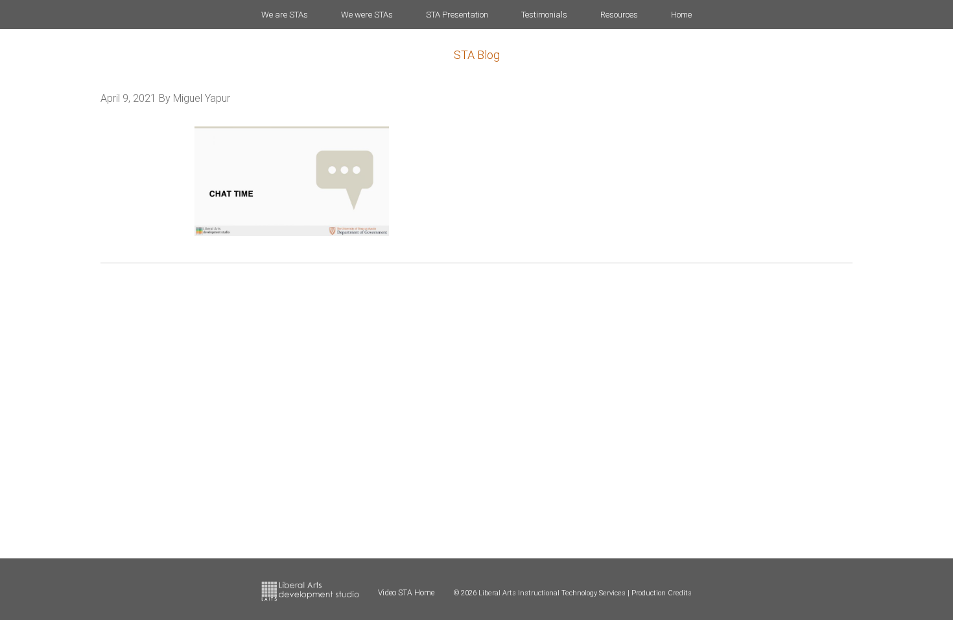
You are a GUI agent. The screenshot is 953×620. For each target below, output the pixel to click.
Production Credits (661, 593)
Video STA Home (406, 592)
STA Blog (477, 55)
